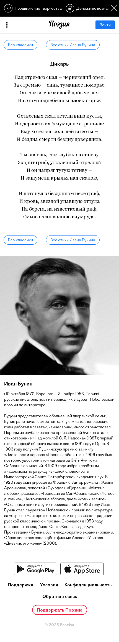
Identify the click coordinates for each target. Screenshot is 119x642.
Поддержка (20, 584)
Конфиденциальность (88, 584)
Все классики (20, 44)
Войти (105, 24)
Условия (49, 584)
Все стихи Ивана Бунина (72, 44)
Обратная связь (59, 596)
